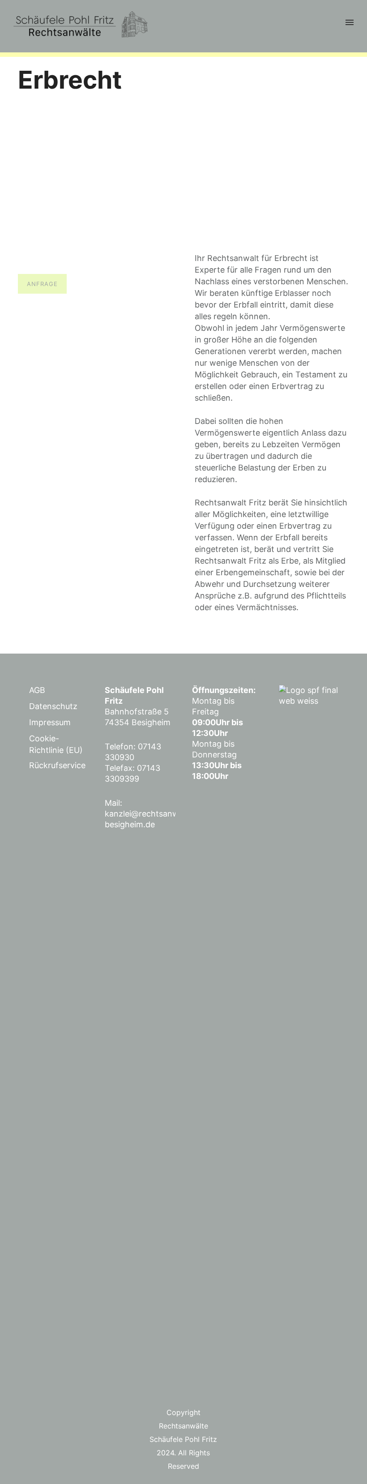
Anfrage (42, 283)
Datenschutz (53, 706)
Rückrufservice (57, 765)
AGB (37, 690)
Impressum (50, 722)
